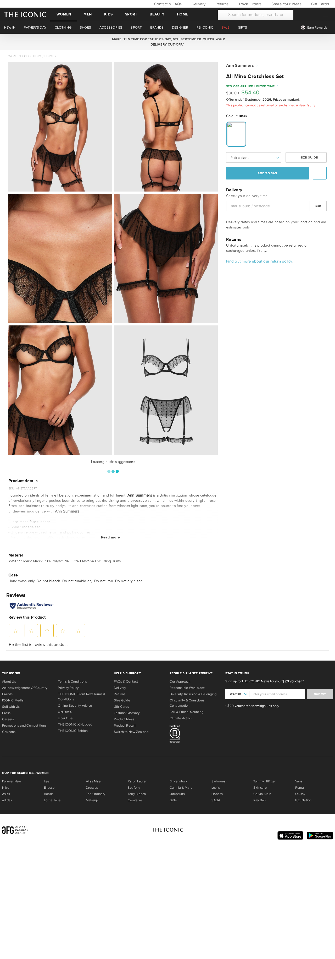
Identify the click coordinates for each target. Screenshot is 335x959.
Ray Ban (259, 800)
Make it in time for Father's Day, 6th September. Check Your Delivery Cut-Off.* (167, 42)
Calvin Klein (262, 794)
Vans (299, 781)
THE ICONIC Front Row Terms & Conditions (81, 696)
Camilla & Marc (181, 787)
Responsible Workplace (187, 688)
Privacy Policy (68, 688)
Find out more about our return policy (259, 261)
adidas (7, 800)
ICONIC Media (13, 700)
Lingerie (52, 56)
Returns (221, 4)
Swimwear (219, 781)
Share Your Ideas (285, 4)
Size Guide (309, 158)
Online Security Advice (75, 705)
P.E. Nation (303, 800)
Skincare (260, 787)
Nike (5, 787)
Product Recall (125, 725)
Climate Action (181, 718)
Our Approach (180, 681)
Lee (46, 781)
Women (64, 14)
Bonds (48, 794)
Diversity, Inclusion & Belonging (193, 694)
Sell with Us (11, 707)
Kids (108, 14)
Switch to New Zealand (131, 732)
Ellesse (49, 787)
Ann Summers (240, 65)
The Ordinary (95, 794)
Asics (6, 794)
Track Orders (249, 4)
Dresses (92, 787)
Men (87, 14)
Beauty (157, 14)
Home (182, 14)
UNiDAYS (65, 712)
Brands (7, 694)
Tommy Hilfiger (264, 781)
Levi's (215, 787)
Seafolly (134, 787)
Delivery (198, 4)
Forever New (11, 781)
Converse (135, 800)
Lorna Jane (52, 800)
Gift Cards (319, 4)
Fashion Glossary (127, 713)
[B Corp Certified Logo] (195, 734)
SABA (215, 800)
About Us (9, 681)
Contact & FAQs (167, 4)
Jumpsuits (177, 794)
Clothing (32, 56)
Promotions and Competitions (24, 725)
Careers (8, 719)
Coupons (9, 732)
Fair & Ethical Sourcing (186, 712)
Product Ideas (124, 719)
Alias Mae (93, 781)
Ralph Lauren (138, 781)
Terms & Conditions (72, 681)
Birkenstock (178, 781)
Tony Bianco (137, 794)
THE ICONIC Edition (73, 731)
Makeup (92, 800)
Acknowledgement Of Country (24, 688)
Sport (131, 14)
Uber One (65, 718)
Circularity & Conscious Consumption (187, 703)
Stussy (300, 794)
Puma (299, 787)
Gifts (173, 800)
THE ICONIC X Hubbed (75, 724)
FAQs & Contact (126, 681)
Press (6, 713)
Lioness (217, 794)
